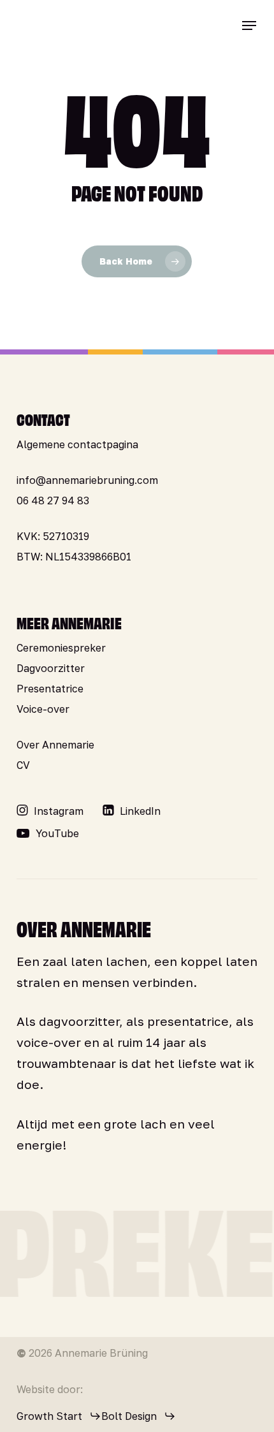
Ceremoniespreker (61, 647)
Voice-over (43, 709)
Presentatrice (50, 688)
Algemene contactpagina (77, 444)
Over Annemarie (55, 744)
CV (23, 765)
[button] (249, 25)
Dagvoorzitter (51, 668)
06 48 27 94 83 (53, 500)
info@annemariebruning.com (87, 480)
